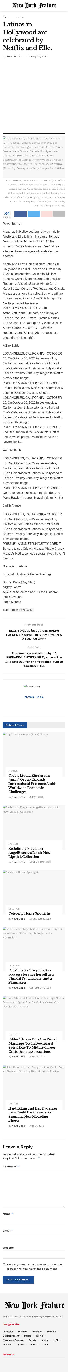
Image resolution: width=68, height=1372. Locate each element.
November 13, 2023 (40, 862)
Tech (45, 1344)
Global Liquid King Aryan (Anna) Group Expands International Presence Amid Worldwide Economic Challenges (31, 784)
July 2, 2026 (36, 797)
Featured (13, 1035)
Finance (13, 771)
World (39, 1335)
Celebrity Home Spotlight (29, 913)
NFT (56, 1340)
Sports (20, 1344)
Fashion (13, 844)
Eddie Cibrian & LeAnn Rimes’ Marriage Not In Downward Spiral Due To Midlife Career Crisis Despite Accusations (32, 1045)
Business (37, 1331)
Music (27, 1335)
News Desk (13, 56)
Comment (11, 1166)
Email (8, 1230)
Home (6, 17)
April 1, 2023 (36, 1125)
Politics (51, 1331)
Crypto (32, 1340)
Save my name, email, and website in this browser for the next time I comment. (35, 1266)
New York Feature (13, 1340)
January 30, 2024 (37, 56)
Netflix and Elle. (22, 610)
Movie (45, 1340)
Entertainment (11, 1335)
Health (33, 1344)
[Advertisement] (34, 95)
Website (8, 1247)
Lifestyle (19, 17)
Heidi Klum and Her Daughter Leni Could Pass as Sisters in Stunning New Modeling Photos (32, 1115)
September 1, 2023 (40, 987)
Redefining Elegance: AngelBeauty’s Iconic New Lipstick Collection (29, 853)
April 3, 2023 (37, 1056)
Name (8, 1214)
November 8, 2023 (40, 918)
